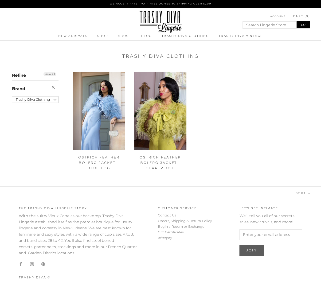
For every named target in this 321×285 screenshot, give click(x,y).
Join (251, 250)
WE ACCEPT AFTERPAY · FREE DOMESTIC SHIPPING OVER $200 (160, 3)
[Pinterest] (43, 264)
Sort (301, 193)
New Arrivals (73, 36)
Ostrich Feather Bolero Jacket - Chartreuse (160, 162)
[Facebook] (21, 264)
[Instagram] (32, 264)
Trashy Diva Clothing (185, 36)
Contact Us (167, 215)
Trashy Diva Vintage (241, 36)
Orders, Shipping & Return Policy (185, 221)
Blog (146, 36)
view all (50, 74)
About (124, 36)
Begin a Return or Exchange (181, 226)
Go (303, 25)
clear (53, 87)
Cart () (301, 16)
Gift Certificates (171, 232)
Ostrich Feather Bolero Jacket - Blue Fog (99, 162)
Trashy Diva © (35, 277)
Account (278, 16)
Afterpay (165, 238)
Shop (102, 36)
